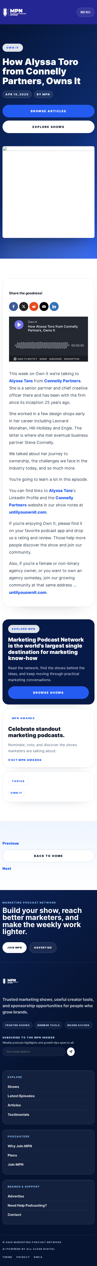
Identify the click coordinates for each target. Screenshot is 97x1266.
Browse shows (48, 692)
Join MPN (14, 947)
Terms (7, 1257)
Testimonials (18, 1114)
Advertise (43, 947)
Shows (13, 1087)
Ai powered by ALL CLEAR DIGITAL (28, 1249)
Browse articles (48, 111)
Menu (86, 12)
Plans (12, 1155)
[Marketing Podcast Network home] (14, 12)
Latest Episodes (21, 1096)
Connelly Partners (62, 380)
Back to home (48, 856)
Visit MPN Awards (25, 760)
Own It (16, 792)
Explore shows (48, 127)
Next (6, 868)
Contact (14, 1214)
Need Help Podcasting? (27, 1205)
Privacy (23, 1257)
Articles (14, 1105)
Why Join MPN (20, 1146)
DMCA (38, 1257)
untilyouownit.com (27, 512)
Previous (10, 843)
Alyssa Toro (21, 380)
